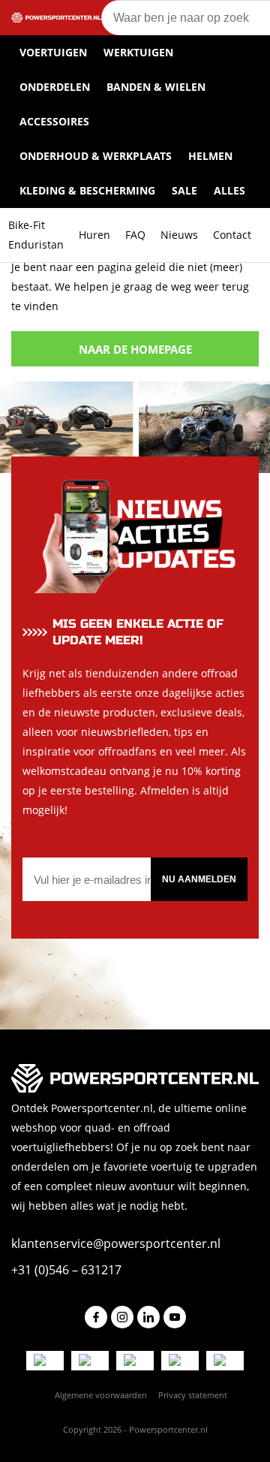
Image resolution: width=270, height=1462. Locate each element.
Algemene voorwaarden (101, 1394)
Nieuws (179, 235)
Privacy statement (192, 1394)
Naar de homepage (135, 349)
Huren (94, 235)
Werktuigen (138, 52)
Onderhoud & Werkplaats (96, 156)
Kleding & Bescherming (87, 190)
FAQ (135, 235)
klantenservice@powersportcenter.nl (115, 1243)
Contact (232, 235)
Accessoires (54, 121)
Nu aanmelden (199, 879)
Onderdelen (55, 87)
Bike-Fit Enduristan (36, 235)
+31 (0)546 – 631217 (66, 1270)
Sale (184, 190)
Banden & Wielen (156, 87)
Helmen (210, 156)
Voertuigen (53, 52)
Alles (229, 190)
